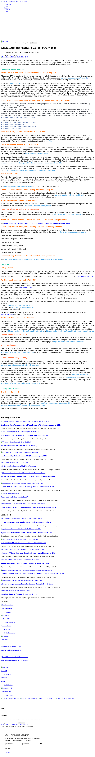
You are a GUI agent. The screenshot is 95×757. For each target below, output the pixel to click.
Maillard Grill (5, 619)
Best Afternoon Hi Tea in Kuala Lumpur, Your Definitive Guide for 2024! (28, 507)
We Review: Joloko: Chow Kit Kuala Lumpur (18, 466)
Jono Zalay (4, 639)
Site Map (26, 724)
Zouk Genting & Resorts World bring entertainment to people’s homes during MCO (37, 223)
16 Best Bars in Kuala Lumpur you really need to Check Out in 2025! (27, 487)
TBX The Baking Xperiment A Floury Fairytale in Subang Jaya (25, 435)
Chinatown (7, 612)
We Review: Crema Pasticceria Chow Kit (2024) (19, 445)
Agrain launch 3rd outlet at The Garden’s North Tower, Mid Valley (26, 532)
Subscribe (21, 723)
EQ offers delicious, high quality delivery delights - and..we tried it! (26, 522)
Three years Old (6, 691)
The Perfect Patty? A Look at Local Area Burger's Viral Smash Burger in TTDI (31, 425)
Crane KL (4, 671)
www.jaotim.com (26, 287)
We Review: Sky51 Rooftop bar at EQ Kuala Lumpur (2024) (24, 456)
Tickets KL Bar (5, 629)
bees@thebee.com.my (84, 276)
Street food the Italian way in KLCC (14, 497)
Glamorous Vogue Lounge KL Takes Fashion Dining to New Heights (27, 584)
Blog (2, 724)
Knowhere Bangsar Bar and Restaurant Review (19, 594)
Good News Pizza (6, 608)
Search (35, 43)
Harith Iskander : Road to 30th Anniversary (14, 660)
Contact (12, 724)
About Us (7, 724)
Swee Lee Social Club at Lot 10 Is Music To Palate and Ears (23, 543)
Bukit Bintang (8, 685)
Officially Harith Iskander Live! (11, 650)
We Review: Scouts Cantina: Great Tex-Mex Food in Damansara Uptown (28, 476)
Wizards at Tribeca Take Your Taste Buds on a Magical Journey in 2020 (28, 553)
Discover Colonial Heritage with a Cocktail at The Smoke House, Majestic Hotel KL (32, 574)
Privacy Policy (19, 724)
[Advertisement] (47, 26)
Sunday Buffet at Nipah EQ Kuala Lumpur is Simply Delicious (25, 563)
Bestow (3, 681)
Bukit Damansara (9, 622)
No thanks (7, 752)
